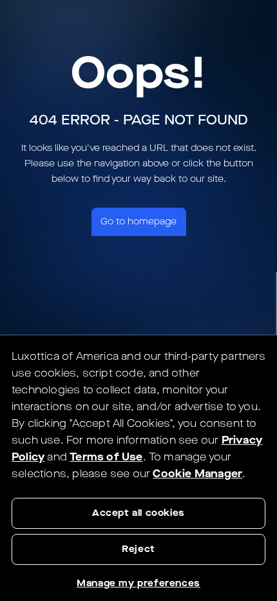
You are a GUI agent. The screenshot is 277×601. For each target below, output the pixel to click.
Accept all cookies (138, 513)
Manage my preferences (138, 583)
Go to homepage (138, 221)
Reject (138, 549)
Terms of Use (106, 457)
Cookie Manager (197, 473)
